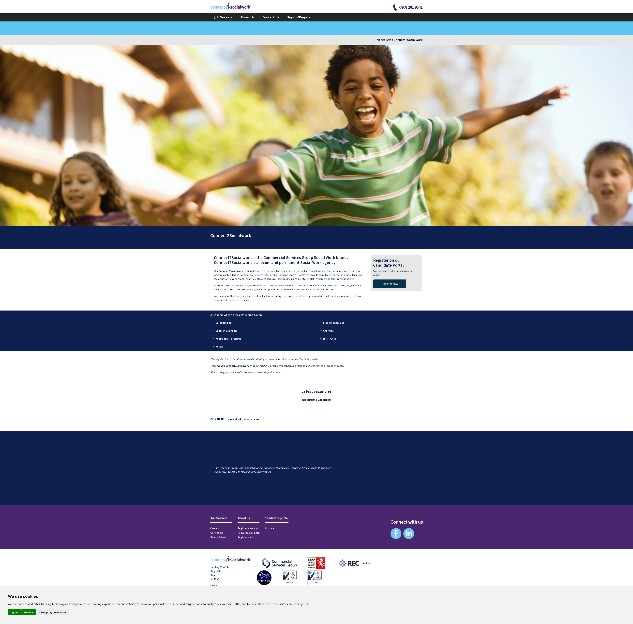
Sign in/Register (299, 17)
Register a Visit (246, 537)
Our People (216, 532)
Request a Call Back (248, 532)
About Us (247, 17)
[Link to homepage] (231, 6)
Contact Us (270, 17)
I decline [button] (28, 612)
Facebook (330, 365)
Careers (214, 528)
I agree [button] (14, 612)
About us (244, 518)
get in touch (224, 359)
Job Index (270, 528)
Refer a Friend (218, 537)
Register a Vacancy (248, 528)
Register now (389, 284)
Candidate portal (276, 518)
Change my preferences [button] (52, 612)
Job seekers (383, 40)
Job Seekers (223, 17)
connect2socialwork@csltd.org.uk (263, 372)
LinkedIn (315, 365)
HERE (220, 419)
